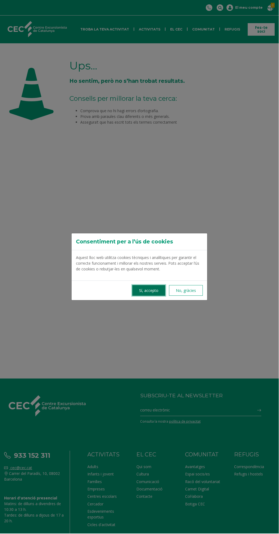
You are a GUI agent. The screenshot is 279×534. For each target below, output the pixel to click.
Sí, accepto (148, 290)
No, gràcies (186, 290)
